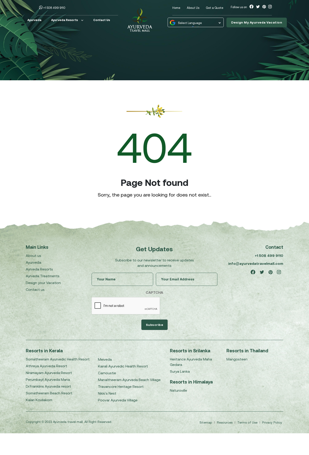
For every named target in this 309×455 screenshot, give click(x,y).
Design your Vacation (43, 283)
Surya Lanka (180, 371)
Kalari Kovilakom (39, 400)
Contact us (35, 289)
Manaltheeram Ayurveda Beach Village (129, 380)
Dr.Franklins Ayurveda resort (48, 386)
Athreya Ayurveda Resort (46, 366)
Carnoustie (107, 373)
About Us (193, 7)
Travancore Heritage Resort (121, 386)
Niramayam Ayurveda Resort (49, 373)
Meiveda (105, 359)
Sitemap (206, 422)
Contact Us (101, 20)
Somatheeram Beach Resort (49, 393)
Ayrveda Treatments (42, 276)
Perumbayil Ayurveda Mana (48, 379)
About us (33, 256)
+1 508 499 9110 (54, 7)
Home (176, 7)
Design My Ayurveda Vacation (256, 22)
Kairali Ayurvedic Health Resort (123, 366)
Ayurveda (34, 20)
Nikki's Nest (107, 393)
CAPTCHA (154, 292)
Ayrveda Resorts (39, 269)
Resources (225, 422)
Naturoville (178, 390)
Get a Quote (214, 7)
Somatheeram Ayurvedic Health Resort (58, 359)
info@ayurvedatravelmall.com (255, 263)
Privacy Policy (272, 422)
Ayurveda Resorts (64, 20)
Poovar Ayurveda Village (118, 400)
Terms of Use (247, 422)
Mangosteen (236, 359)
